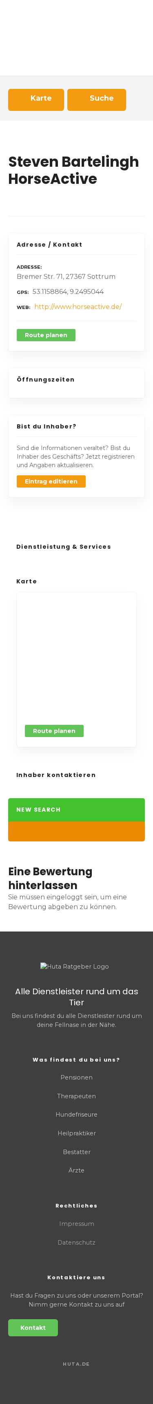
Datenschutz (76, 1242)
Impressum (76, 1223)
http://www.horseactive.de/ (78, 307)
